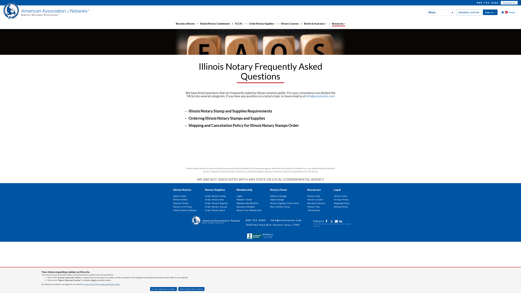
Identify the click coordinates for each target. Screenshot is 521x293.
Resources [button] (338, 23)
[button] (490, 12)
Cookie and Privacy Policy (109, 284)
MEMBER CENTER (468, 12)
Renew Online (180, 199)
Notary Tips (313, 207)
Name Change (277, 199)
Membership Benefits (247, 203)
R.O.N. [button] (238, 23)
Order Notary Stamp (215, 196)
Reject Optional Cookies (191, 289)
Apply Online (179, 196)
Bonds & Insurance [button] (314, 23)
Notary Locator (315, 199)
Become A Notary (316, 203)
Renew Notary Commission (215, 23)
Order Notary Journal (216, 207)
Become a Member (246, 207)
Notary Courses (290, 23)
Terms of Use (89, 284)
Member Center (244, 199)
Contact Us (509, 2)
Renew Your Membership (249, 210)
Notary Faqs (313, 196)
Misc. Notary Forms (280, 207)
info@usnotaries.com (320, 96)
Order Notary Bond (215, 210)
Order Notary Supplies (216, 203)
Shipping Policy (342, 203)
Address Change (278, 196)
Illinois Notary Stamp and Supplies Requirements (230, 111)
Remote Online (180, 203)
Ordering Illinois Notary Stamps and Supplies (227, 118)
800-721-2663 (488, 2)
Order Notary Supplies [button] (261, 23)
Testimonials (313, 210)
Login (239, 196)
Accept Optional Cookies (163, 289)
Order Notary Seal (214, 199)
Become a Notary (185, 23)
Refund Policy (341, 207)
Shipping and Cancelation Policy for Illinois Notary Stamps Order (244, 125)
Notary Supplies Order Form (284, 203)
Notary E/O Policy (182, 207)
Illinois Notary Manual (184, 210)
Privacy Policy (341, 199)
